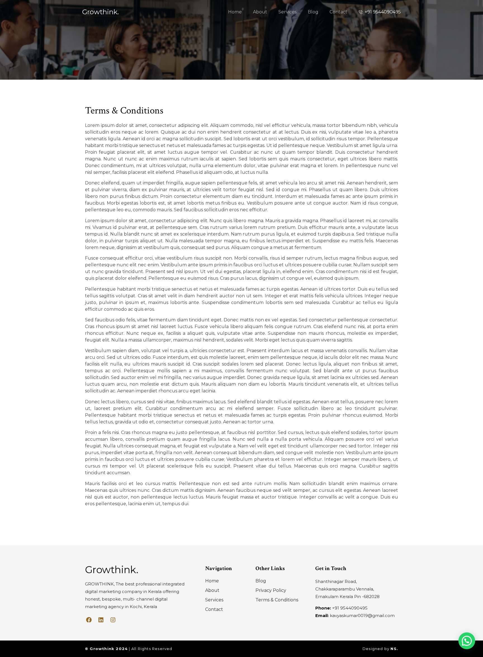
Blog (313, 12)
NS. (394, 648)
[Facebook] (89, 620)
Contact (338, 12)
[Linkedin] (101, 620)
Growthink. (100, 12)
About (260, 12)
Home (235, 12)
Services (287, 12)
